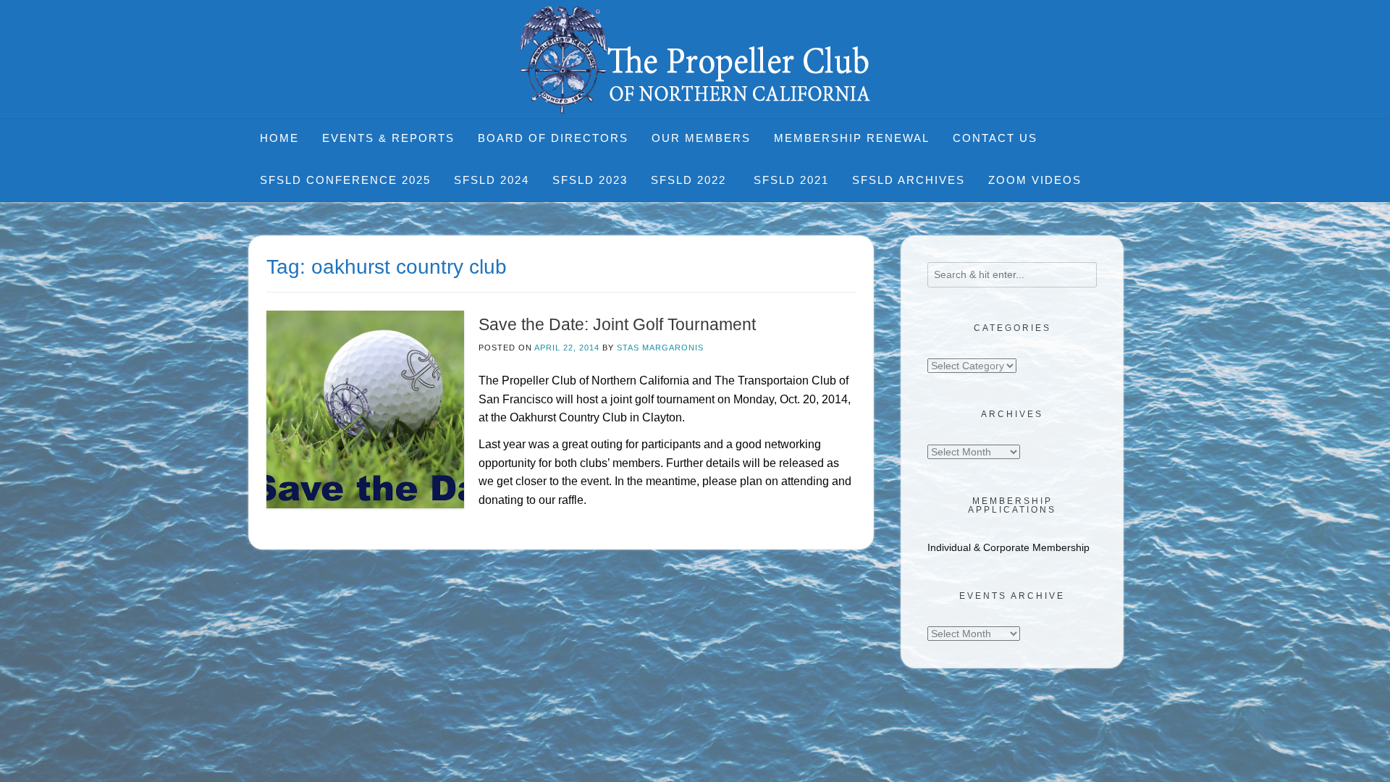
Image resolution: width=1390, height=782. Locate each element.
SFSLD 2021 (791, 180)
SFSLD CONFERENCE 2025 (345, 180)
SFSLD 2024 (491, 180)
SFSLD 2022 (690, 180)
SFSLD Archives (908, 180)
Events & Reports (388, 138)
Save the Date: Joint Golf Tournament (617, 324)
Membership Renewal (852, 138)
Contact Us (995, 138)
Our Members (701, 138)
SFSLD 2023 (590, 180)
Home (279, 138)
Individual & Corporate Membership (1008, 547)
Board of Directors (553, 138)
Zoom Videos (1035, 180)
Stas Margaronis (660, 347)
